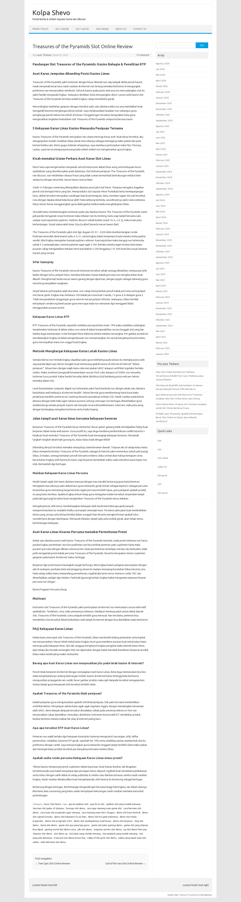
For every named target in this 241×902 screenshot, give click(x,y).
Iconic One (173, 895)
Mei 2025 (160, 143)
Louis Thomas (43, 55)
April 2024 (161, 217)
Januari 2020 (162, 354)
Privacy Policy (40, 29)
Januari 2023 (162, 302)
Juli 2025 (160, 131)
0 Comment (143, 55)
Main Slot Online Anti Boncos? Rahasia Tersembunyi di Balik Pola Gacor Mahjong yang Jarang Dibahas (179, 376)
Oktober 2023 (163, 251)
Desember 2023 (164, 240)
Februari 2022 (163, 348)
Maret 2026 (161, 86)
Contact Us (139, 29)
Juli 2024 (160, 200)
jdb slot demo (85, 829)
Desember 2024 (164, 171)
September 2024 (164, 188)
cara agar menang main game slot (104, 808)
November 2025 (164, 109)
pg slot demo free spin (135, 829)
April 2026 (161, 80)
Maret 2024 (161, 223)
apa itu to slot (97, 804)
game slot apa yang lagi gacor (74, 825)
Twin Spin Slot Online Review (52, 863)
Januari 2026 (162, 97)
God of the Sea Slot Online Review (126, 863)
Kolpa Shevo (51, 12)
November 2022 (164, 314)
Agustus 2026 (162, 63)
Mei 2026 (160, 75)
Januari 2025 (162, 166)
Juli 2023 (160, 268)
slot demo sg (60, 833)
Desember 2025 (164, 103)
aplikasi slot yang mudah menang (123, 804)
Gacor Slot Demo (52, 804)
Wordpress (206, 895)
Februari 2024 (163, 228)
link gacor (162, 475)
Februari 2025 (163, 160)
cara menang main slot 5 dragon (98, 812)
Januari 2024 (162, 234)
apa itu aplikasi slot (78, 804)
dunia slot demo (48, 825)
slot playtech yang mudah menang (120, 833)
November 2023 (164, 245)
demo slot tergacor (123, 821)
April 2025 (161, 149)
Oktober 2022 (163, 319)
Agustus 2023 (162, 263)
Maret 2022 (161, 342)
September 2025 (164, 120)
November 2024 (164, 177)
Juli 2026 (160, 69)
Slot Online (62, 29)
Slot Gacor (82, 29)
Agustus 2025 (162, 126)
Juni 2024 (160, 206)
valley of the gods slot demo (101, 838)
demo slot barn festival (128, 812)
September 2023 (164, 257)
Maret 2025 (161, 154)
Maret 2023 (161, 291)
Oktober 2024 (163, 183)
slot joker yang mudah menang (85, 833)
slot (159, 440)
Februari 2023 (163, 297)
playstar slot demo (42, 833)
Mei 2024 (160, 211)
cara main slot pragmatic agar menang (60, 812)
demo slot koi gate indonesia (103, 816)
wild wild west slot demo (53, 842)
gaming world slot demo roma (60, 829)
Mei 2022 (160, 331)
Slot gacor (163, 493)
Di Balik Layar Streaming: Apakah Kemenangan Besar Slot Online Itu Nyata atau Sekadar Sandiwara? (179, 417)
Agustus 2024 (162, 194)
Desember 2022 (164, 308)
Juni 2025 (160, 137)
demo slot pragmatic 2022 (58, 821)
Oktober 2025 (163, 114)
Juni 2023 (160, 274)
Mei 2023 (160, 280)
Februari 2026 (163, 92)
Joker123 (162, 467)
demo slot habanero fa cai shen (70, 816)
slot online (163, 458)
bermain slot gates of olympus (48, 808)
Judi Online (102, 29)
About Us (121, 29)
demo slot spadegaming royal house (92, 821)
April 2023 (161, 285)
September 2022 (164, 325)
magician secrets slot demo (108, 829)
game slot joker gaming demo (106, 825)
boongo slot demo (75, 808)
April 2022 (161, 337)
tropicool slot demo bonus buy (69, 838)
